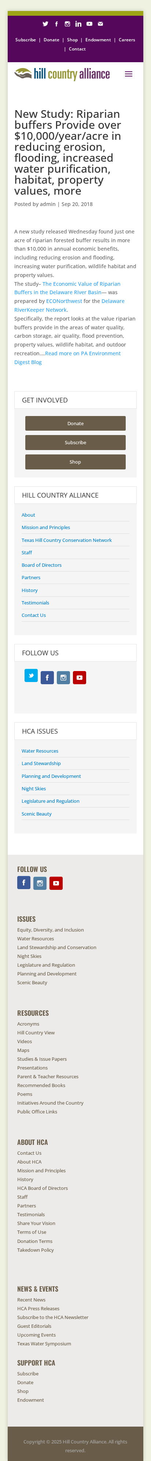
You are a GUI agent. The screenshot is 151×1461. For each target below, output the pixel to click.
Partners (31, 577)
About (28, 515)
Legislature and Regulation (51, 801)
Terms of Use (31, 1232)
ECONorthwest (64, 300)
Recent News (31, 1299)
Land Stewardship (41, 763)
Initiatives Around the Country (50, 1103)
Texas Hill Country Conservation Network (67, 540)
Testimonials (35, 602)
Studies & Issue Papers (42, 1059)
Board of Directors (42, 565)
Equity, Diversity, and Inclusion (50, 929)
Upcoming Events (36, 1334)
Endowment (98, 40)
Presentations (32, 1067)
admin (48, 204)
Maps (23, 1050)
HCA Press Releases (38, 1308)
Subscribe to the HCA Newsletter (52, 1317)
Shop (72, 40)
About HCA (29, 1161)
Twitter (31, 675)
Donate (51, 40)
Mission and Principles (46, 527)
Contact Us (34, 615)
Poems (24, 1094)
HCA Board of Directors (42, 1188)
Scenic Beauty (37, 813)
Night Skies (34, 788)
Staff (27, 552)
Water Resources (40, 751)
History (30, 590)
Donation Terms (34, 1241)
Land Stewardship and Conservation (56, 947)
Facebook (47, 677)
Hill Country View (36, 1032)
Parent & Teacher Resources (47, 1076)
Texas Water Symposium (44, 1343)
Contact (77, 49)
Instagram (63, 677)
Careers (127, 40)
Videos (24, 1041)
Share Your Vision (36, 1223)
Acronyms (28, 1023)
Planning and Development (51, 776)
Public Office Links (37, 1111)
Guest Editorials (34, 1326)
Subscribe (25, 40)
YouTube (79, 677)
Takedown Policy (35, 1250)
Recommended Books (41, 1085)
